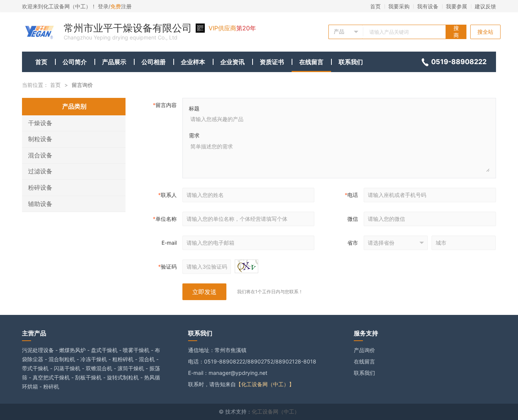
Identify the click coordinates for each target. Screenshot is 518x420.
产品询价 (364, 350)
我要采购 (399, 6)
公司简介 (75, 62)
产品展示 (114, 62)
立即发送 (204, 292)
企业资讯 (232, 62)
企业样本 (193, 62)
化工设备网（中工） (276, 411)
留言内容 (165, 105)
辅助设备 (40, 204)
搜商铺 (456, 32)
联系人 (167, 195)
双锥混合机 (99, 368)
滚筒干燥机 (131, 368)
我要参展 (456, 6)
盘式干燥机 (104, 350)
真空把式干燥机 (51, 377)
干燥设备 (40, 123)
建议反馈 (485, 6)
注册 (121, 6)
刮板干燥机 (88, 377)
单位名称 (165, 219)
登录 (103, 6)
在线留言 (311, 62)
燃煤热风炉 (72, 350)
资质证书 (272, 62)
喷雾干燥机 (136, 350)
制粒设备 (40, 139)
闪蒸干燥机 (67, 368)
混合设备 (40, 155)
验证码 (167, 266)
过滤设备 (40, 171)
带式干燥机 (35, 368)
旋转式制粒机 (123, 377)
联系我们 (351, 62)
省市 (352, 242)
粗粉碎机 (122, 359)
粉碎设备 (40, 187)
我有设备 (427, 6)
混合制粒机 (62, 359)
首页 (375, 6)
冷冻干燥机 (93, 359)
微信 (352, 219)
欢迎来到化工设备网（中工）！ (60, 6)
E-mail (169, 242)
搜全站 (485, 31)
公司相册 (153, 62)
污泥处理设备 (38, 350)
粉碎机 (51, 386)
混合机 (147, 359)
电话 (351, 195)
